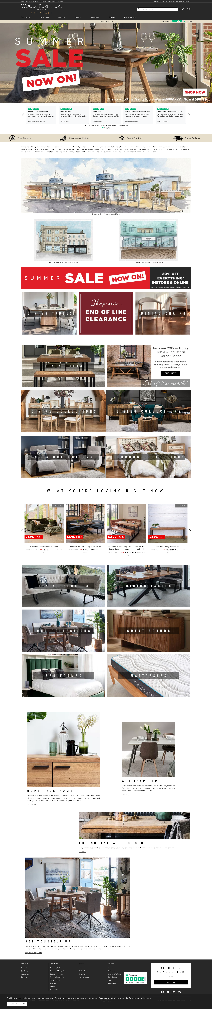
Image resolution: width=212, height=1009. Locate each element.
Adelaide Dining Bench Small (168, 547)
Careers (24, 977)
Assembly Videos (56, 968)
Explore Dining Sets (33, 953)
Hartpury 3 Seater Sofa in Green (44, 547)
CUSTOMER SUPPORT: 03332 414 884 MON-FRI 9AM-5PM (172, 1)
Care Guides (112, 977)
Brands (112, 17)
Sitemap (53, 983)
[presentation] (22, 530)
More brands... (84, 977)
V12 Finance (54, 989)
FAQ (109, 980)
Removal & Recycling (57, 971)
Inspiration (25, 974)
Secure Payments (56, 974)
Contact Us (112, 983)
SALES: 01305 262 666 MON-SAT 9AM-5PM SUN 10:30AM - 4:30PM (42, 1)
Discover (82, 852)
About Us (24, 968)
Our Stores (31, 804)
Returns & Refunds (114, 974)
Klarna (52, 986)
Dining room (25, 17)
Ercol (80, 968)
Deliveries (111, 971)
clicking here (145, 998)
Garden (78, 17)
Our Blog (125, 794)
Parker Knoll (83, 971)
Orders (110, 968)
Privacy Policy (55, 980)
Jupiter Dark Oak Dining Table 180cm (85, 547)
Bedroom (61, 17)
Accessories (95, 17)
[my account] (183, 9)
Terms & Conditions (57, 977)
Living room (44, 17)
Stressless (82, 974)
